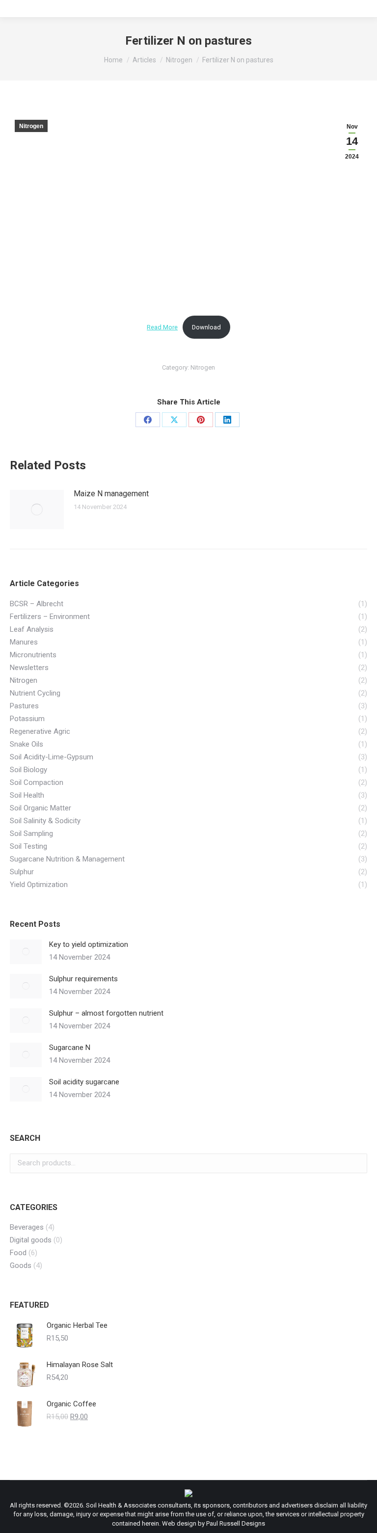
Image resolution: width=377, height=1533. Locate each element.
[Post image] (37, 509)
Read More (162, 327)
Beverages (27, 1227)
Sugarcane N (69, 1047)
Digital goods (31, 1240)
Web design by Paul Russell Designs (213, 1523)
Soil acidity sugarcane (84, 1081)
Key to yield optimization (88, 944)
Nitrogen (31, 126)
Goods (20, 1265)
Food (18, 1252)
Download (206, 327)
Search (357, 1163)
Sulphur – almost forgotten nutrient (106, 1013)
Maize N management (111, 493)
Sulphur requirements (83, 978)
